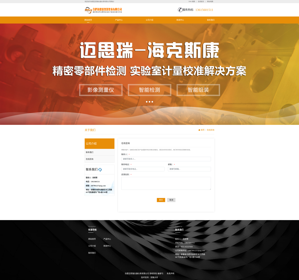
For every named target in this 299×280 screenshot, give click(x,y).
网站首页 (88, 20)
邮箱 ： (171, 164)
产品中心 (119, 20)
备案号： (161, 274)
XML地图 (192, 1)
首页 (202, 130)
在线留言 (201, 1)
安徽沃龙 (154, 277)
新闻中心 (180, 20)
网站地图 (210, 1)
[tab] (99, 152)
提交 (161, 200)
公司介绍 (149, 20)
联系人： (125, 154)
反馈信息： (126, 175)
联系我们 (211, 20)
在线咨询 (89, 159)
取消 (171, 200)
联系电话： (126, 164)
